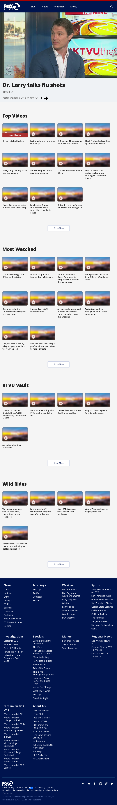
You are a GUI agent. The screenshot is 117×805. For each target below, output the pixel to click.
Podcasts (8, 615)
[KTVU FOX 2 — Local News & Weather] (14, 6)
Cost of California (12, 648)
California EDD (11, 640)
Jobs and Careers (41, 717)
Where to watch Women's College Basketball (12, 752)
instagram (100, 783)
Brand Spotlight (40, 698)
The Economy (69, 644)
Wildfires (8, 604)
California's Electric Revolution (42, 642)
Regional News (101, 636)
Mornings (39, 585)
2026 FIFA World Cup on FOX (101, 591)
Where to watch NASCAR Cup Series (13, 729)
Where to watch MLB (14, 724)
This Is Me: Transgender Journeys (44, 673)
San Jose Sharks (99, 621)
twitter (112, 783)
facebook (94, 783)
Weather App (68, 614)
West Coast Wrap (12, 618)
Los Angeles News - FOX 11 (101, 642)
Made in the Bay (41, 657)
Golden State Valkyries (102, 606)
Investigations (13, 636)
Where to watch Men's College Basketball (11, 743)
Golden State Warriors (102, 599)
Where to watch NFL (14, 714)
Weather (68, 585)
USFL (94, 628)
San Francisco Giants (101, 603)
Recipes (37, 600)
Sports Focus (39, 664)
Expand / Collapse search (111, 6)
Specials (38, 636)
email (83, 783)
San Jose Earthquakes (102, 625)
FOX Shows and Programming (40, 726)
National (8, 593)
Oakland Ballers (99, 614)
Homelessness (11, 644)
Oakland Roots (98, 610)
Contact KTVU (40, 721)
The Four (37, 647)
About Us (39, 706)
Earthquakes (68, 606)
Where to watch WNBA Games (11, 760)
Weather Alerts (69, 589)
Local (6, 589)
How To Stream (41, 710)
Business (8, 607)
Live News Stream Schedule (42, 736)
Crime (6, 596)
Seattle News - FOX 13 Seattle (101, 655)
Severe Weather (70, 610)
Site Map (37, 751)
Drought (8, 600)
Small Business (69, 648)
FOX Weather (68, 617)
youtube (89, 783)
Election (7, 625)
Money (66, 636)
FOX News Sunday (13, 622)
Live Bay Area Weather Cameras (71, 594)
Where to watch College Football (12, 719)
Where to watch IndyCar (11, 735)
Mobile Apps (39, 741)
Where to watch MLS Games (14, 766)
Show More (59, 228)
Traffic (36, 593)
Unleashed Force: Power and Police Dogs (12, 658)
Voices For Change (42, 687)
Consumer (9, 611)
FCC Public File (40, 755)
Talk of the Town (41, 668)
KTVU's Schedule (41, 731)
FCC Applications (41, 758)
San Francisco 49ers (101, 595)
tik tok (106, 783)
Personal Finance (70, 640)
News (7, 585)
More (73, 6)
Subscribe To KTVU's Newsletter (43, 746)
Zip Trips (37, 589)
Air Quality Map (69, 599)
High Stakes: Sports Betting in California (42, 652)
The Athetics (97, 617)
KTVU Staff (38, 714)
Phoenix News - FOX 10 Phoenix (101, 648)
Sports (95, 585)
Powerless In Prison (13, 651)
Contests (37, 596)
